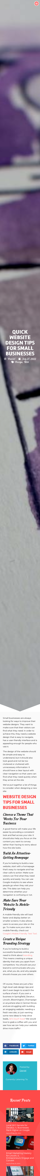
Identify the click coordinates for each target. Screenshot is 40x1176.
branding (27, 955)
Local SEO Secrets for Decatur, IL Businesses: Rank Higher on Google (18, 1127)
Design (19, 362)
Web (26, 362)
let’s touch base (17, 1019)
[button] (36, 3)
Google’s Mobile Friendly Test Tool (20, 933)
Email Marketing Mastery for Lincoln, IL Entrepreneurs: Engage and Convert (20, 1157)
